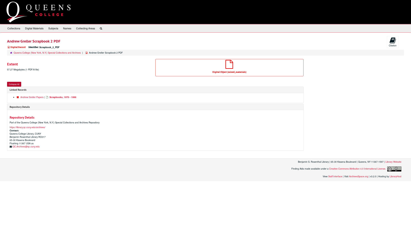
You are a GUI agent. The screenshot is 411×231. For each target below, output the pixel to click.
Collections (13, 28)
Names (67, 28)
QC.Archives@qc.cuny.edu (26, 146)
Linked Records (18, 89)
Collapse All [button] (14, 84)
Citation (393, 45)
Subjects (53, 28)
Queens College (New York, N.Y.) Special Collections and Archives (47, 52)
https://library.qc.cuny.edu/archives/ (27, 127)
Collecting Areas (85, 28)
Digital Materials (34, 28)
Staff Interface (335, 176)
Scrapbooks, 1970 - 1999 (62, 97)
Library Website (393, 161)
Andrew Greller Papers (32, 97)
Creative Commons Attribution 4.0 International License (357, 168)
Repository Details (20, 107)
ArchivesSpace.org (358, 176)
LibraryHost (395, 176)
